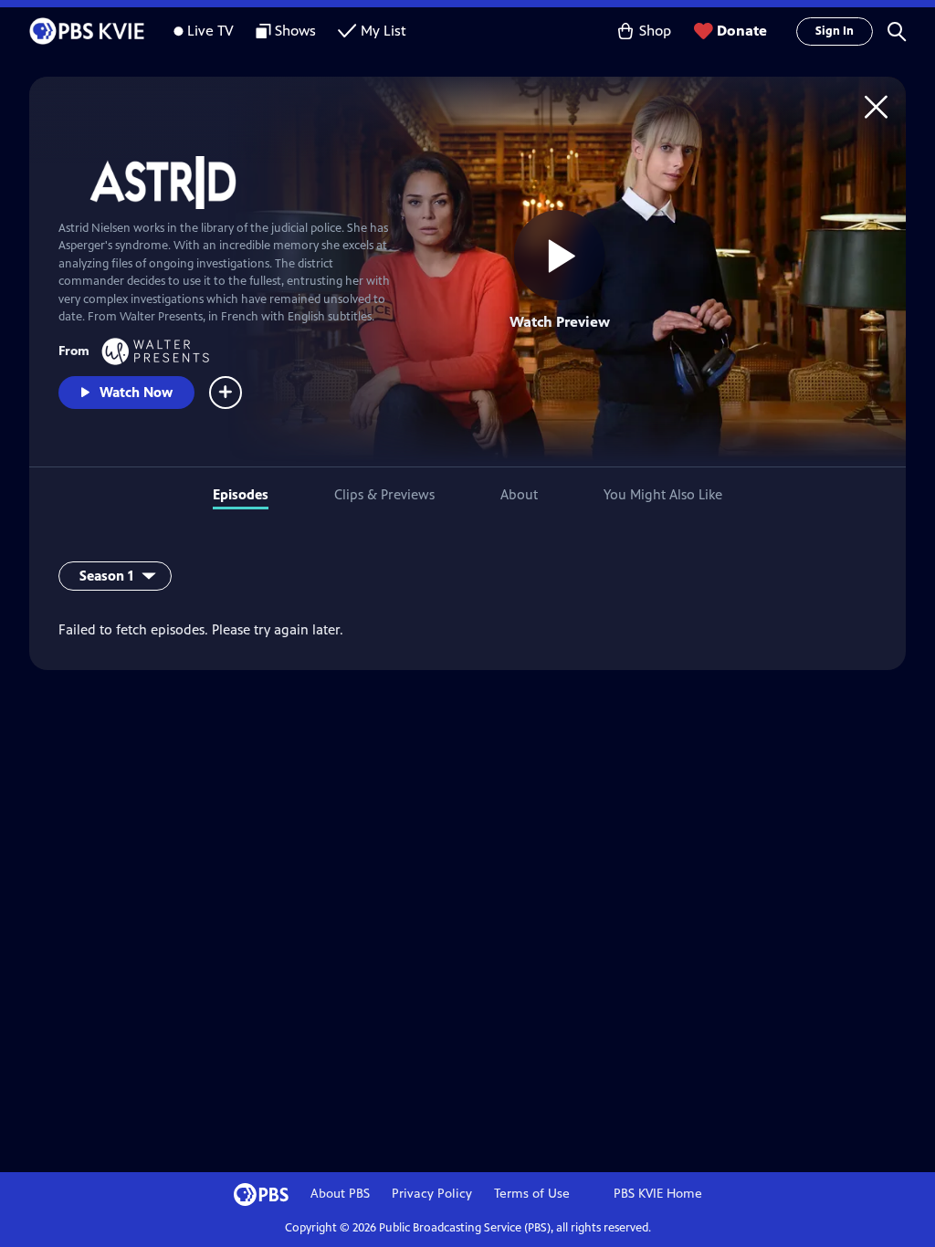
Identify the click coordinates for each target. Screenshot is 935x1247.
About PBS (340, 1193)
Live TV (210, 30)
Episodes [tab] (240, 494)
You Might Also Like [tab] (663, 494)
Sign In (834, 31)
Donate (742, 30)
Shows (295, 30)
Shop (655, 30)
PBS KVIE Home (658, 1193)
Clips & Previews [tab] (384, 494)
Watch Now (136, 392)
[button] (896, 31)
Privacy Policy (432, 1193)
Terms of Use (532, 1193)
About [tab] (519, 494)
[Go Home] (876, 106)
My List (383, 30)
